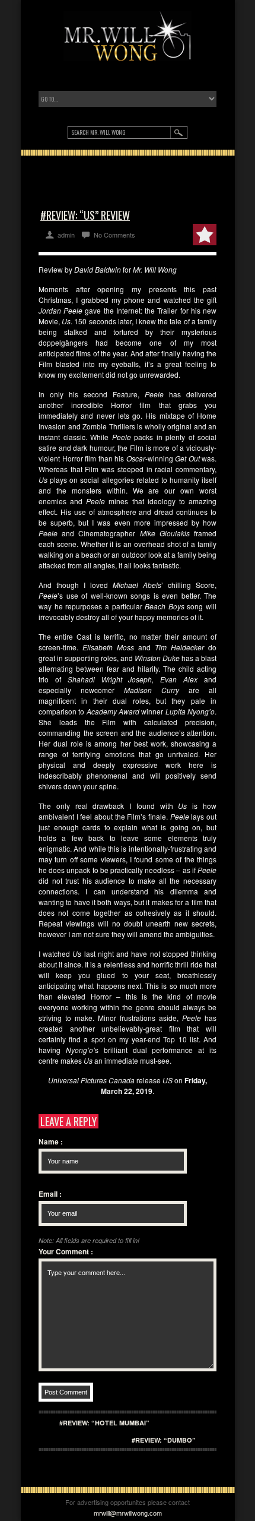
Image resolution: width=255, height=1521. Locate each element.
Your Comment (66, 1251)
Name (51, 1141)
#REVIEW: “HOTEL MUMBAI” (104, 1422)
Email (50, 1193)
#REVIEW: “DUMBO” (164, 1439)
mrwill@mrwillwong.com (128, 1512)
